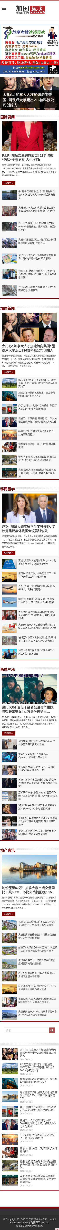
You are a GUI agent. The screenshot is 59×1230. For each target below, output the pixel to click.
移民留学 (7, 489)
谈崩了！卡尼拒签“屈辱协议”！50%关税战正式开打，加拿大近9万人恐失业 (38, 1123)
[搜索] (52, 1030)
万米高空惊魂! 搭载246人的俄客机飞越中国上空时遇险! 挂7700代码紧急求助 (37, 795)
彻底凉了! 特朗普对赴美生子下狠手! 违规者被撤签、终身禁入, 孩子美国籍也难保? (37, 274)
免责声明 (35, 1222)
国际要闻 (7, 117)
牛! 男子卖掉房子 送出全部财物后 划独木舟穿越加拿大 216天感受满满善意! (36, 194)
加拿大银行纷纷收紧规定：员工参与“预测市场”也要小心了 (38, 1080)
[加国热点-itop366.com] (29, 8)
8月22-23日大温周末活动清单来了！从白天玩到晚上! (37, 1136)
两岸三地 (7, 670)
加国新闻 (7, 308)
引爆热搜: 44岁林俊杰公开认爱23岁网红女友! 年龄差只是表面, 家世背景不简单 (37, 821)
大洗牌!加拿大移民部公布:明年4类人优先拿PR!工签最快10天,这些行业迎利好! (36, 615)
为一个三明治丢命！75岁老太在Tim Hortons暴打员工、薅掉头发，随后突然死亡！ (37, 226)
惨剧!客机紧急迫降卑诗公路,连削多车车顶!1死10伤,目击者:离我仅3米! (38, 1164)
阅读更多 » (8, 183)
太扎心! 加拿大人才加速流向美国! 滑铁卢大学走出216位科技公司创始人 (28, 100)
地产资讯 (7, 850)
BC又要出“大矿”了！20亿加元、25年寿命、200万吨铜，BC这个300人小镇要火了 (37, 383)
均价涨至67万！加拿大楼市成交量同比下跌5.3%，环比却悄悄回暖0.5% (38, 1095)
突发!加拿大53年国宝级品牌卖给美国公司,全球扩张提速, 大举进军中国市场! (37, 473)
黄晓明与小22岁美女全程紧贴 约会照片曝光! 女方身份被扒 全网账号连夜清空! (37, 782)
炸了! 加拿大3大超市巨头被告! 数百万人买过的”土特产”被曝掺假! (38, 1108)
